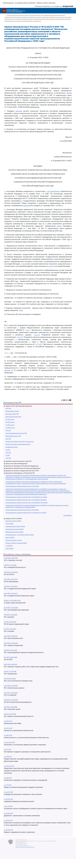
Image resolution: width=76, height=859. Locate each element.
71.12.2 (39, 344)
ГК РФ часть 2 (10, 422)
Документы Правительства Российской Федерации (23, 468)
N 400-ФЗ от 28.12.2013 (11, 558)
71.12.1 (27, 330)
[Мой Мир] (70, 399)
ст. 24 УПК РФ (8, 806)
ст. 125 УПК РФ (8, 799)
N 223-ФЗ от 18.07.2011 (10, 664)
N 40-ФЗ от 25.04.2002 (11, 572)
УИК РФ (8, 452)
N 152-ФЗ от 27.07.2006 (11, 685)
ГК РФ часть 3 (10, 425)
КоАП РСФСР (10, 537)
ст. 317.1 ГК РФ (8, 728)
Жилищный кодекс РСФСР (15, 529)
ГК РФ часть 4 (10, 427)
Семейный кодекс (12, 447)
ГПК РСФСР (9, 523)
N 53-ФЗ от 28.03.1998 (10, 707)
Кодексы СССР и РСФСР (14, 518)
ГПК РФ (8, 430)
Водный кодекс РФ (12, 414)
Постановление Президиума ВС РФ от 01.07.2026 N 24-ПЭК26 (26, 497)
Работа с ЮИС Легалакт (46, 3)
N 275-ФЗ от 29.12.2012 (10, 593)
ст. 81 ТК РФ (7, 749)
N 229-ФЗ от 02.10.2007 (11, 700)
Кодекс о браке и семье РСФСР (16, 543)
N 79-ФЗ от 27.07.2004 (10, 586)
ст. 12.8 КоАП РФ (9, 766)
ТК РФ (8, 450)
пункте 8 (51, 266)
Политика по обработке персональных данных (24, 846)
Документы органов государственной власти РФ (22, 470)
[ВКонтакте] (64, 399)
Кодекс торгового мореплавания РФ (18, 444)
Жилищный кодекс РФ (13, 436)
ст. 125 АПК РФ (8, 830)
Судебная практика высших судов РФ (18, 461)
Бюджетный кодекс (12, 411)
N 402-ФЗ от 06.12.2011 (10, 636)
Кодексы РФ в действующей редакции (19, 406)
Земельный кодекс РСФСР (14, 532)
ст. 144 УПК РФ (8, 792)
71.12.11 (37, 335)
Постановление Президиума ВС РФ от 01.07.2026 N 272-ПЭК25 (27, 502)
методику (18, 111)
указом (59, 226)
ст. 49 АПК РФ (8, 820)
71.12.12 (20, 337)
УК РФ (8, 455)
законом (7, 370)
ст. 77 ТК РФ (7, 785)
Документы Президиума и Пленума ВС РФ (20, 473)
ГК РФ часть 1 (10, 419)
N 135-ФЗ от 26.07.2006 (11, 643)
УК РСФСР (9, 545)
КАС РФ (8, 438)
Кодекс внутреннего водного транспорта (20, 441)
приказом (26, 205)
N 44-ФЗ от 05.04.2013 (10, 692)
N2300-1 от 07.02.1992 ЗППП (12, 600)
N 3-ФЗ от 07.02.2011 (10, 629)
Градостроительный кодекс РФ (16, 433)
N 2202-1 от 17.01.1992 (10, 671)
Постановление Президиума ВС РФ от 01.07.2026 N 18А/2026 (26, 500)
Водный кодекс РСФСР (13, 521)
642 (20, 310)
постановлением (53, 191)
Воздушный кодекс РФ (13, 416)
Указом (69, 93)
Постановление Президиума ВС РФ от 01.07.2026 (22, 486)
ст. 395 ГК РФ (8, 735)
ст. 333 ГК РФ (8, 721)
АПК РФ (8, 408)
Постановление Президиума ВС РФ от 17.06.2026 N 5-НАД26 (26, 512)
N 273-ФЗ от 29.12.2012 (10, 579)
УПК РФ (8, 458)
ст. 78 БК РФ (8, 756)
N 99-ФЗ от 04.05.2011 (10, 650)
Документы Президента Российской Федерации (22, 466)
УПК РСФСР (10, 548)
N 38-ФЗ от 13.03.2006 (10, 614)
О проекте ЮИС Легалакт (25, 3)
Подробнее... (67, 515)
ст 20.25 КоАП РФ (9, 742)
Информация (8, 3)
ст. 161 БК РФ (8, 778)
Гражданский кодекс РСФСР (15, 526)
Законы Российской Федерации (16, 463)
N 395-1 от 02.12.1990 (10, 714)
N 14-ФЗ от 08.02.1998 (10, 657)
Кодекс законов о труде (14, 540)
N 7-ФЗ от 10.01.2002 (10, 622)
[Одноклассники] (68, 399)
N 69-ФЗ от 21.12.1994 (10, 565)
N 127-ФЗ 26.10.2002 (10, 678)
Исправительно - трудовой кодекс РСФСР (20, 534)
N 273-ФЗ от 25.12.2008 (11, 607)
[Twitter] (66, 399)
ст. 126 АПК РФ (8, 813)
